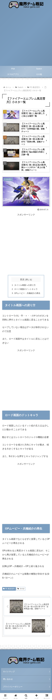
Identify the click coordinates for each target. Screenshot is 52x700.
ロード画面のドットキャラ (26, 289)
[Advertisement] (26, 38)
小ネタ (22, 589)
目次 (22, 279)
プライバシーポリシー (12, 687)
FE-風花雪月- (10, 589)
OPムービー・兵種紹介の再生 (27, 293)
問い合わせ (8, 679)
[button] (46, 473)
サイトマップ (9, 671)
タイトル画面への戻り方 (25, 285)
